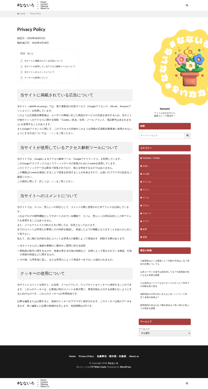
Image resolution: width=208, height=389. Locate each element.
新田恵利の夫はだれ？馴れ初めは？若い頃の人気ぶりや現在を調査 (164, 307)
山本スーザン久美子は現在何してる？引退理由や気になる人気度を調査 (164, 273)
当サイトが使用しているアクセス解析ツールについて (48, 66)
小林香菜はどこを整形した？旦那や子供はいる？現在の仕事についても (164, 262)
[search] (188, 136)
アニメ (146, 190)
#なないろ (26, 5)
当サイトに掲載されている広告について (42, 61)
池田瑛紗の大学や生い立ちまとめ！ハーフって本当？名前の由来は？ (163, 295)
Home (43, 2)
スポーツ (147, 213)
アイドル (147, 182)
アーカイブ (144, 329)
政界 (145, 229)
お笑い (146, 166)
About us (45, 8)
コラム (146, 206)
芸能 (145, 237)
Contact (44, 4)
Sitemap (44, 6)
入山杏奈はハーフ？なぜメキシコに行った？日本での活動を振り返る (164, 284)
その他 (146, 174)
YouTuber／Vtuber (151, 158)
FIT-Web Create (98, 367)
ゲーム (146, 198)
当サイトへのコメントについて (37, 72)
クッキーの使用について (34, 78)
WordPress (125, 367)
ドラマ (146, 221)
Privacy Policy (35, 14)
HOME (22, 14)
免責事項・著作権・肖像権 (111, 356)
